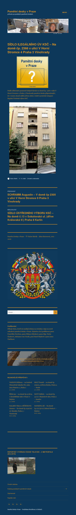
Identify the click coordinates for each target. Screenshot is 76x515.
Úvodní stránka (12, 484)
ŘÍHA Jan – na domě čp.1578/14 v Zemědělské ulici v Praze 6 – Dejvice (20, 396)
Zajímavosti (11, 493)
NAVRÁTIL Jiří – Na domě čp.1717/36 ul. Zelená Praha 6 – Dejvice (45, 408)
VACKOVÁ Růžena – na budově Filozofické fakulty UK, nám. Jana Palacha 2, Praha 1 (20, 384)
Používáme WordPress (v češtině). (32, 509)
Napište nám (12, 498)
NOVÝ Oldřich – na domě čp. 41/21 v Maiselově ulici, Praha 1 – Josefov (45, 396)
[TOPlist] (12, 437)
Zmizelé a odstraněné (33, 178)
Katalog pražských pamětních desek (19, 489)
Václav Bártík (13, 178)
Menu (64, 12)
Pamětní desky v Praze (22, 11)
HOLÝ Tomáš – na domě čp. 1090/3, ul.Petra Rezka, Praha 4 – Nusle (45, 384)
